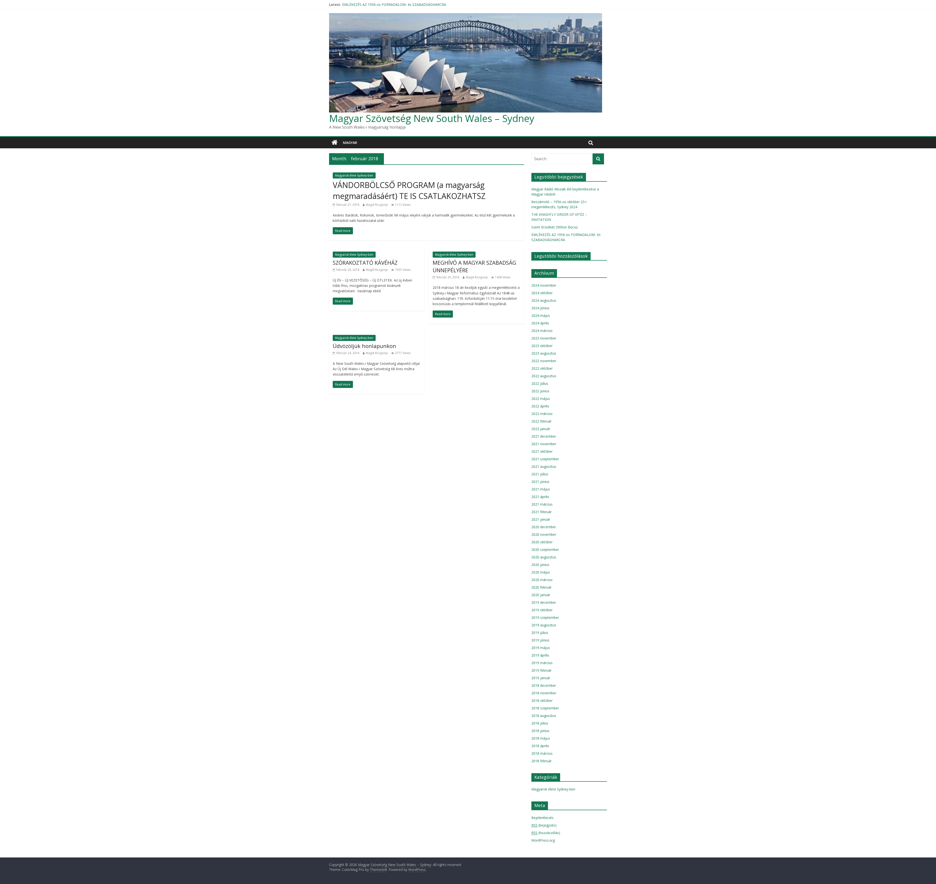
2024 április (540, 323)
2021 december (543, 436)
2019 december (543, 602)
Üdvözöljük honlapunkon (364, 345)
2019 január (540, 678)
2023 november (543, 338)
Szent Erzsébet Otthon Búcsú (365, 4)
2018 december (543, 685)
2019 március (542, 662)
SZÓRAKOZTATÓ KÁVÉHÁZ (365, 262)
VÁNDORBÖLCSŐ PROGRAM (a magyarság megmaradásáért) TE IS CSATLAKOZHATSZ (409, 190)
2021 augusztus (543, 466)
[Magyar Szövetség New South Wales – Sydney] (334, 142)
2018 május (540, 738)
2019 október (542, 610)
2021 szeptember (545, 459)
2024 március (542, 330)
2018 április (540, 745)
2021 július (539, 474)
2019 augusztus (543, 625)
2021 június (540, 481)
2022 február (541, 421)
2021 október (542, 451)
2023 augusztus (543, 353)
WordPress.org (543, 840)
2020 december (543, 527)
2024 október (542, 293)
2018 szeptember (545, 708)
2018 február (541, 761)
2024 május (540, 315)
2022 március (542, 413)
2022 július (539, 383)
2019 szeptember (545, 617)
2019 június (540, 640)
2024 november (543, 285)
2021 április (540, 496)
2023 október (542, 345)
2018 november (543, 693)
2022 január (540, 428)
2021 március (542, 504)
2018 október (542, 700)
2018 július (539, 723)
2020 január (540, 594)
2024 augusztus (543, 300)
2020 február (541, 587)
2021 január (540, 519)
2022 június (540, 391)
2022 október (542, 368)
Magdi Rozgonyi (377, 205)
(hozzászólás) (545, 832)
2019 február (541, 670)
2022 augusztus (543, 376)
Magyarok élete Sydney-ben (354, 175)
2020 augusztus (543, 557)
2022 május (540, 398)
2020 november (543, 534)
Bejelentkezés (542, 817)
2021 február (541, 511)
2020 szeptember (545, 549)
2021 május (540, 489)
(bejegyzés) (543, 825)
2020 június (540, 564)
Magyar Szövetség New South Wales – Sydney (431, 118)
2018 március (542, 753)
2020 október (542, 542)
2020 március (542, 579)
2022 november (543, 360)
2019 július (539, 632)
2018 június (540, 730)
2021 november (543, 444)
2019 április (540, 655)
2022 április (540, 406)
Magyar (350, 142)
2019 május (540, 647)
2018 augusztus (543, 715)
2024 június (540, 308)
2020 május (540, 572)
